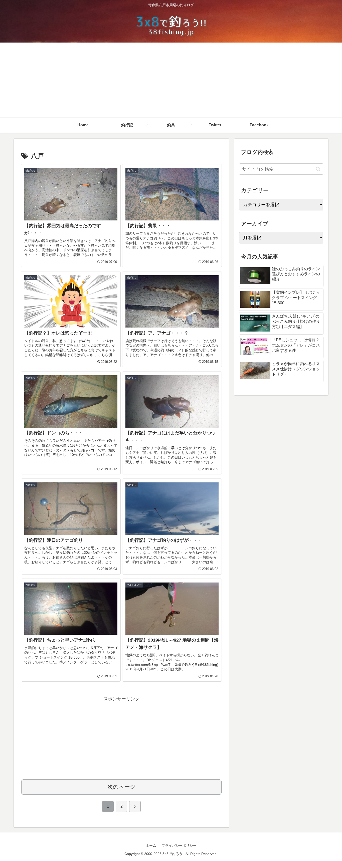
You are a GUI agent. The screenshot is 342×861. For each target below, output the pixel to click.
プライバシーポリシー (179, 845)
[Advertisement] (171, 80)
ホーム (151, 845)
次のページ (121, 787)
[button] (318, 169)
